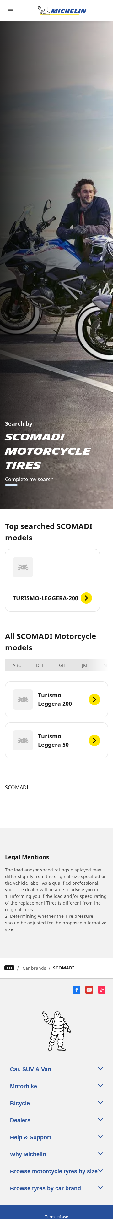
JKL (85, 665)
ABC (17, 665)
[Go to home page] (62, 10)
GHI (63, 665)
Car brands (34, 968)
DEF (40, 665)
